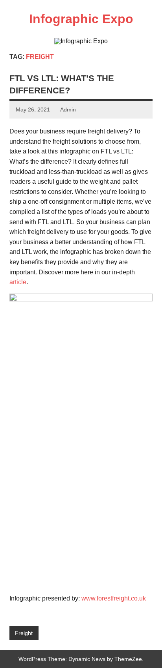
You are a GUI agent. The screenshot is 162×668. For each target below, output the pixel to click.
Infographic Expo (81, 19)
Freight (24, 633)
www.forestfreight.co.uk (113, 598)
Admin (68, 109)
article (17, 282)
